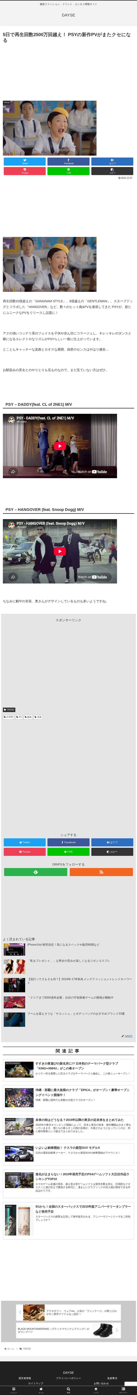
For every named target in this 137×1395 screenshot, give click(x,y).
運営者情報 (25, 1378)
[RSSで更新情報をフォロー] (101, 872)
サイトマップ (35, 1383)
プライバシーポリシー (68, 1378)
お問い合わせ (101, 1383)
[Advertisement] (68, 71)
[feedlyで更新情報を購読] (35, 872)
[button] (126, 724)
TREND (10, 709)
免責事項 (112, 1378)
